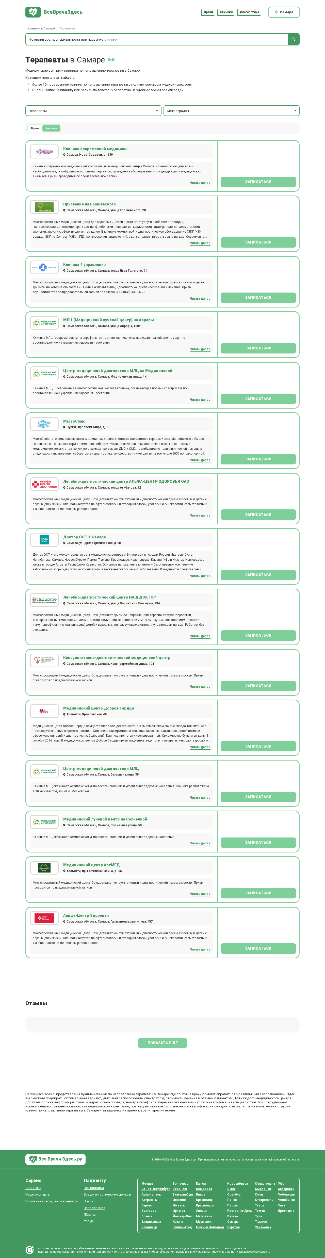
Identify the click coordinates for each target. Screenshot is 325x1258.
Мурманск (204, 1221)
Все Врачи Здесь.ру (59, 1159)
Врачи (208, 12)
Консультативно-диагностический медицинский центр (116, 657)
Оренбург (234, 1194)
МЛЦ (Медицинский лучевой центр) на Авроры (108, 320)
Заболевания (94, 1208)
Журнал (90, 1214)
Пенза (232, 1200)
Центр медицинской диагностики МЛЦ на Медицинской (117, 370)
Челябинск (286, 1200)
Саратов (233, 1227)
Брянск (146, 1216)
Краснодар (204, 1200)
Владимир (149, 1227)
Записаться (258, 182)
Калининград (182, 1227)
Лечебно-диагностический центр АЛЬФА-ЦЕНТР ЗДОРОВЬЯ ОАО (126, 481)
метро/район (178, 111)
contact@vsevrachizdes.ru (254, 1251)
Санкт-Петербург (155, 1189)
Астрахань (149, 1200)
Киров (200, 1194)
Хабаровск (286, 1189)
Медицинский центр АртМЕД (91, 865)
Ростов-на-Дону (239, 1211)
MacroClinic (74, 421)
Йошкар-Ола (182, 1216)
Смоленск (263, 1189)
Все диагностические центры (107, 1194)
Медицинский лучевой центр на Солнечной (105, 819)
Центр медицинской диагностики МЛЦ (101, 768)
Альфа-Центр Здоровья (86, 915)
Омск (231, 1189)
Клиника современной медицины (95, 149)
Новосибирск (237, 1183)
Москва (147, 1183)
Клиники (226, 12)
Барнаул (147, 1205)
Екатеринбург (183, 1194)
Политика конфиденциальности (51, 1201)
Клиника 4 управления (84, 264)
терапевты (38, 111)
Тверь (259, 1205)
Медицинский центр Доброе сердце (98, 708)
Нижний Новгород (210, 1227)
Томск (260, 1211)
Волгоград (181, 1183)
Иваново (179, 1200)
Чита (281, 1205)
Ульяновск (263, 1227)
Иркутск (179, 1211)
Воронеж (180, 1189)
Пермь (232, 1205)
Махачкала (204, 1216)
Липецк (201, 1211)
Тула (258, 1216)
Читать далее (200, 183)
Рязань (232, 1216)
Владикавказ (151, 1221)
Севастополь (265, 1183)
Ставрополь (264, 1200)
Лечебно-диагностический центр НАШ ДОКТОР (109, 597)
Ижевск (179, 1205)
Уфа (281, 1183)
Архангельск (151, 1194)
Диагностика (249, 12)
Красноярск (205, 1205)
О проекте (33, 1188)
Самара (232, 1221)
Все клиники (94, 1188)
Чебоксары (287, 1194)
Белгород (149, 1211)
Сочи (259, 1194)
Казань (178, 1221)
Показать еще (163, 1043)
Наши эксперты (37, 1194)
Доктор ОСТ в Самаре (84, 537)
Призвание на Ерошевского (89, 204)
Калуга (201, 1183)
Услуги (89, 1221)
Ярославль (286, 1211)
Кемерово (204, 1189)
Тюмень (261, 1221)
